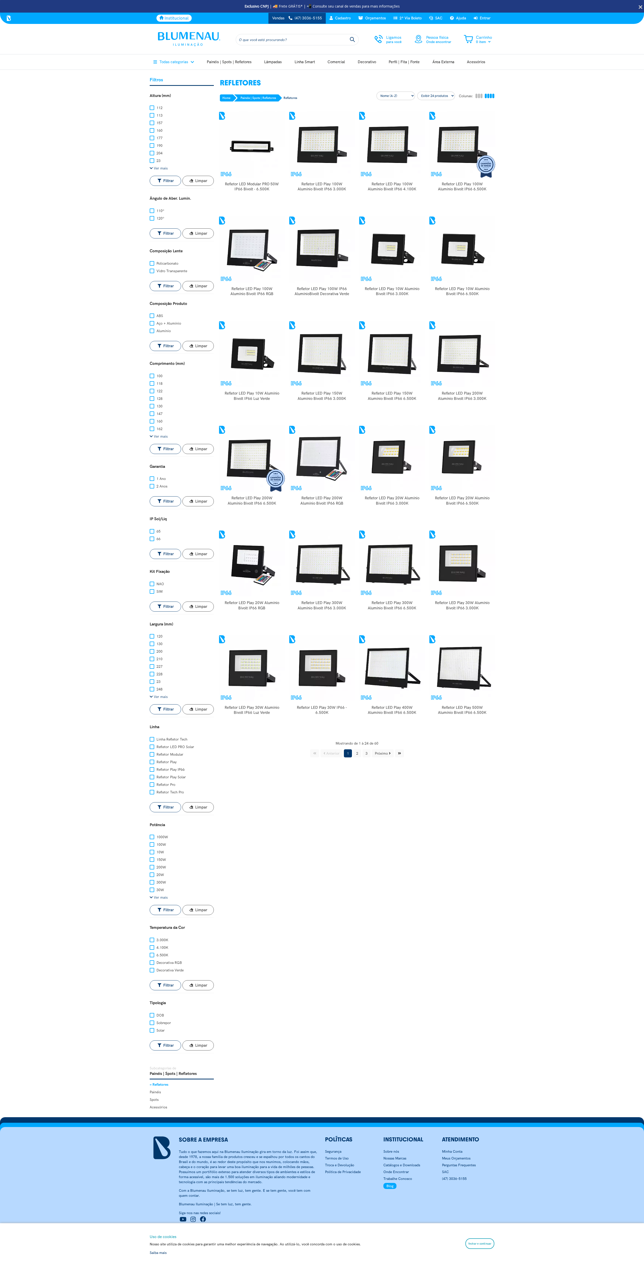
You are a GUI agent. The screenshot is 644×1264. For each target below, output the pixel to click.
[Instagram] (193, 1219)
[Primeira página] (314, 753)
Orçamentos (375, 18)
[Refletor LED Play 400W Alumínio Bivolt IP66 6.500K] (392, 668)
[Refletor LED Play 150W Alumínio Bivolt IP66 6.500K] (392, 354)
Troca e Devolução (339, 1165)
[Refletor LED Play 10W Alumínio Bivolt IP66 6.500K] (462, 249)
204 (159, 153)
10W (159, 852)
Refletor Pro (165, 784)
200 (159, 651)
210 (159, 659)
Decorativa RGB (168, 962)
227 (159, 666)
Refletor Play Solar (170, 777)
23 (157, 160)
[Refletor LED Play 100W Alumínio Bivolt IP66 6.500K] (462, 145)
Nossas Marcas (394, 1158)
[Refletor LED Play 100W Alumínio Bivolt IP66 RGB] (252, 249)
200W (160, 867)
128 (159, 398)
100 (159, 376)
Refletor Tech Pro (169, 792)
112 (159, 108)
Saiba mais (158, 1252)
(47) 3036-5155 (454, 1178)
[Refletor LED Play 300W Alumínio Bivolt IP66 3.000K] (322, 563)
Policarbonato (166, 263)
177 (159, 138)
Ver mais (160, 168)
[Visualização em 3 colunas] (478, 96)
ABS (159, 315)
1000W (161, 837)
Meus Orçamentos (456, 1158)
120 (159, 636)
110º (159, 210)
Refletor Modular (169, 754)
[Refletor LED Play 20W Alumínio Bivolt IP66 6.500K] (462, 459)
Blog (389, 1186)
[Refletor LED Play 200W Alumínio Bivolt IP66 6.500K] (252, 459)
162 (159, 429)
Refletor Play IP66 (170, 769)
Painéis (155, 1092)
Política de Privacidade (343, 1172)
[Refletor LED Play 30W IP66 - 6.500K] (322, 668)
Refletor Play (166, 762)
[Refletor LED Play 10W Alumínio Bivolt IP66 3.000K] (392, 249)
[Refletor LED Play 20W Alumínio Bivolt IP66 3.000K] (392, 459)
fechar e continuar (479, 1243)
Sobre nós (391, 1151)
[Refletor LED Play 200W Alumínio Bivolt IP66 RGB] (322, 459)
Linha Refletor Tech (171, 739)
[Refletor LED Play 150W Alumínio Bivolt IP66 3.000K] (322, 354)
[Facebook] (203, 1219)
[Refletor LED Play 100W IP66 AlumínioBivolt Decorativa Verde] (322, 249)
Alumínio (163, 331)
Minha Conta (452, 1151)
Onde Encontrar (396, 1172)
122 (159, 391)
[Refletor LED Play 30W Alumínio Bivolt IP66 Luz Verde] (252, 668)
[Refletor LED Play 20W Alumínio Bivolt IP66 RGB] (252, 563)
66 (157, 539)
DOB (159, 1015)
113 (159, 115)
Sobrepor (163, 1023)
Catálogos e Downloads (401, 1165)
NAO (159, 584)
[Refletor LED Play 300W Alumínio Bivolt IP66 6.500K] (392, 563)
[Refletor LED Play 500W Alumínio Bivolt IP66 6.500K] (462, 668)
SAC (438, 18)
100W (160, 844)
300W (160, 882)
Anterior (332, 753)
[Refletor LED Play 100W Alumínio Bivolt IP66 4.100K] (392, 145)
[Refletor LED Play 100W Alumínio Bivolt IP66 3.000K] (322, 145)
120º (159, 218)
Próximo (382, 753)
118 (159, 383)
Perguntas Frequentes (459, 1165)
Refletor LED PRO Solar (174, 747)
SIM (159, 591)
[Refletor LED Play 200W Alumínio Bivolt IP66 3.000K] (462, 354)
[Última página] (399, 753)
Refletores (290, 98)
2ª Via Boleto (410, 18)
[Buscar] (352, 39)
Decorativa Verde (169, 970)
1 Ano (160, 478)
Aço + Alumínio (168, 323)
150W (160, 859)
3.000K (161, 940)
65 (157, 531)
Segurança (333, 1151)
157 (159, 123)
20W (159, 874)
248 (159, 689)
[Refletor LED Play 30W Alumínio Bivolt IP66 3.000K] (462, 563)
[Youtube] (183, 1219)
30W (159, 890)
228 (159, 674)
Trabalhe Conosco (397, 1178)
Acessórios (158, 1107)
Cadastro (342, 18)
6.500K (161, 955)
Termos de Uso (337, 1158)
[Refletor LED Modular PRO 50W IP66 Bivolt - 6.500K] (252, 145)
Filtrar (168, 180)
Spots (154, 1099)
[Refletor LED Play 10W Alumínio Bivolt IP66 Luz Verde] (252, 354)
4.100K (161, 947)
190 (159, 145)
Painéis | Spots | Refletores (258, 98)
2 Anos (161, 486)
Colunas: (466, 96)
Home (226, 98)
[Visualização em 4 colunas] (489, 96)
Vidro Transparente (171, 271)
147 (159, 413)
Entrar (485, 18)
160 (159, 130)
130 (159, 406)
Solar (160, 1030)
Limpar (201, 180)
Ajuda (460, 18)
